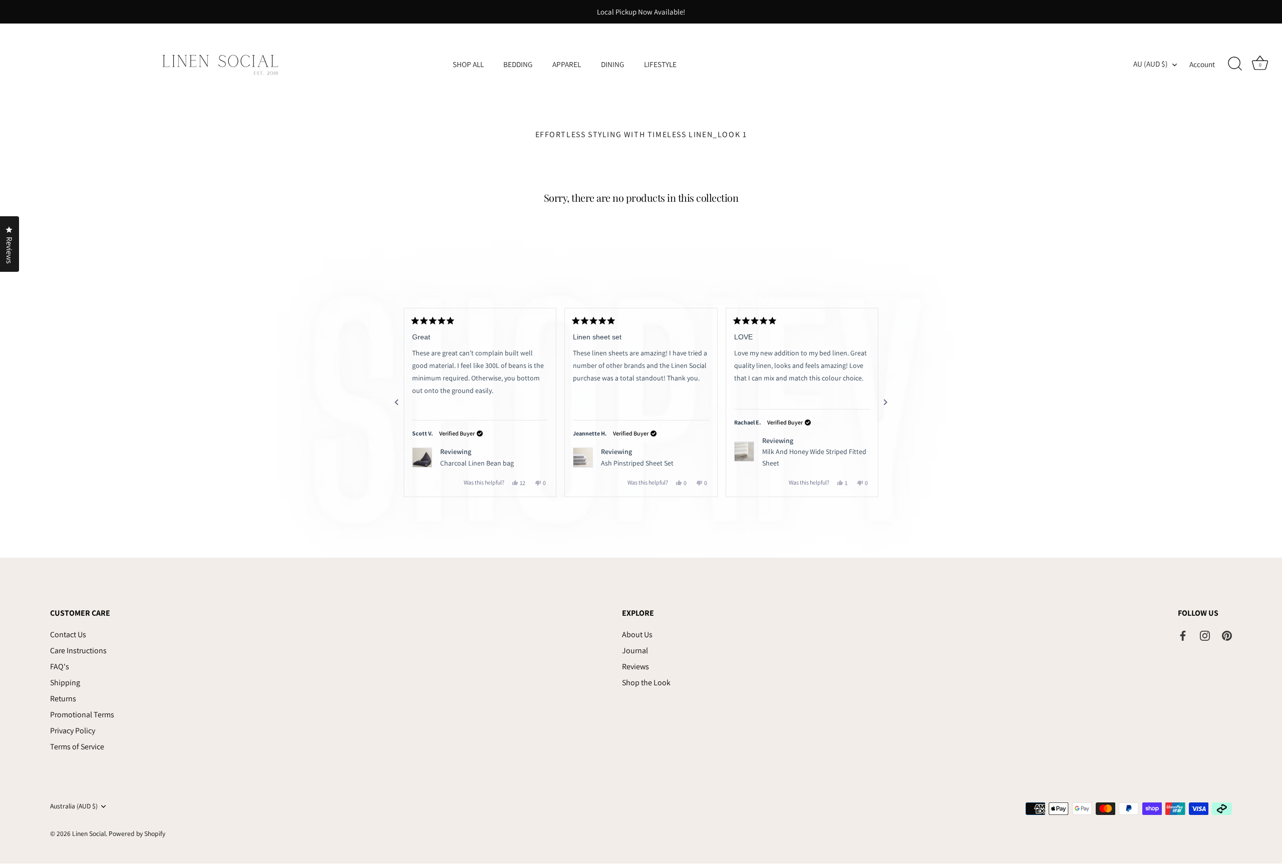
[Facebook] (1183, 635)
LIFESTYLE (660, 64)
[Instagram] (1205, 635)
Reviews (635, 667)
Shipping (65, 683)
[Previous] (397, 402)
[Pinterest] (1227, 635)
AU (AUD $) (1150, 64)
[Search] (1235, 64)
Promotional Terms (82, 715)
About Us (637, 635)
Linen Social (89, 833)
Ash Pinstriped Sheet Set (637, 463)
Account (1202, 64)
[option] (641, 12)
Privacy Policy (72, 731)
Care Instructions (78, 651)
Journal (635, 651)
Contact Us (68, 635)
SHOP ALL (468, 64)
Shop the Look (646, 683)
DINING (612, 64)
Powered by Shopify (137, 833)
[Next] (885, 402)
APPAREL (566, 64)
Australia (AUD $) (74, 806)
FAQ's (59, 667)
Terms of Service (77, 747)
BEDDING (517, 64)
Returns (63, 699)
